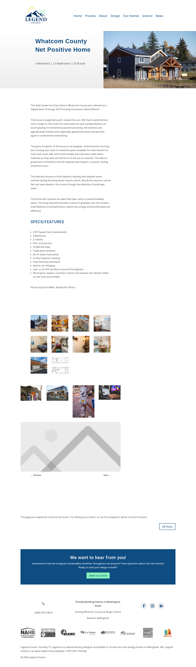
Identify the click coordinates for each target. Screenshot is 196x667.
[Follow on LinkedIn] (161, 605)
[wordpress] (110, 398)
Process (90, 16)
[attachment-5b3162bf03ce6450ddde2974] (83, 416)
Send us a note (98, 575)
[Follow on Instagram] (152, 605)
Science (147, 16)
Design (115, 16)
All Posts (167, 526)
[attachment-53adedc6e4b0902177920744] (31, 399)
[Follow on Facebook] (144, 605)
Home (78, 16)
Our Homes (131, 16)
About (103, 16)
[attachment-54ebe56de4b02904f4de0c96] (57, 399)
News (159, 16)
